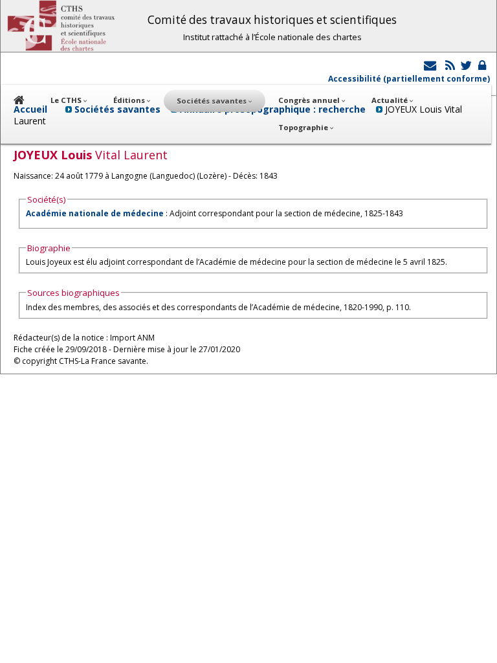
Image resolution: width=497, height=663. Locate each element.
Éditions (130, 100)
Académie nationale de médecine (95, 213)
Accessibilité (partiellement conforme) (409, 78)
